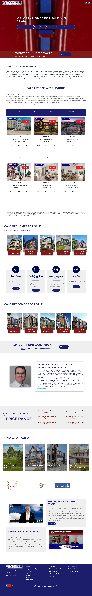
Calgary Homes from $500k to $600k (46, 423)
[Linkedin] (89, 3)
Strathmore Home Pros (74, 574)
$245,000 (26, 121)
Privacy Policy (29, 579)
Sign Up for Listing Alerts (46, 114)
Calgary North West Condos (30, 330)
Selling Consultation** (55, 574)
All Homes (7, 463)
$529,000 (52, 121)
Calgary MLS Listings (32, 569)
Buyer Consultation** (55, 569)
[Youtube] (9, 585)
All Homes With (31, 463)
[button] (36, 27)
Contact (81, 3)
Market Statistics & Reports (56, 277)
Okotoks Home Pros (73, 571)
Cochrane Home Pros (74, 569)
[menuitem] (36, 27)
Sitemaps (51, 576)
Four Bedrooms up (77, 466)
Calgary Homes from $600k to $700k (74, 411)
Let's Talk (76, 276)
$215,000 (79, 167)
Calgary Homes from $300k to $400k (46, 411)
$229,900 (79, 121)
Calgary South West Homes (80, 252)
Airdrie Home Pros (73, 566)
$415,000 (52, 167)
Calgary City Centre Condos (14, 330)
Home (27, 3)
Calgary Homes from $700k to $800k (73, 417)
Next (62, 209)
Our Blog (65, 3)
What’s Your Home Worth (36, 277)
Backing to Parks (10, 466)
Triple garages (34, 465)
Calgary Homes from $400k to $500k (46, 417)
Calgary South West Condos (80, 330)
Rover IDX (83, 217)
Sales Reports (53, 571)
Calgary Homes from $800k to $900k (74, 423)
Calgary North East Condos (47, 330)
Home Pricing (16, 276)
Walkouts (54, 465)
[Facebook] (86, 3)
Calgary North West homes (30, 252)
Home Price (52, 566)
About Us (28, 575)
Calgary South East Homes (63, 252)
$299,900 (26, 167)
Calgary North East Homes (47, 252)
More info (19, 158)
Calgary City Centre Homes (14, 252)
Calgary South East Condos (63, 330)
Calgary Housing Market (33, 571)
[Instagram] (12, 585)
